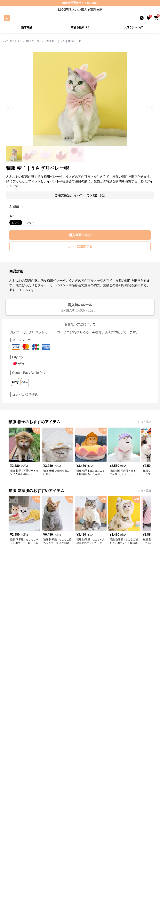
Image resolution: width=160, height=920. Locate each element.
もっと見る (144, 421)
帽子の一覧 (33, 41)
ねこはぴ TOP (11, 41)
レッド (30, 222)
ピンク (16, 222)
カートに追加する (80, 246)
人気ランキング (133, 27)
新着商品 (26, 27)
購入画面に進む (80, 235)
